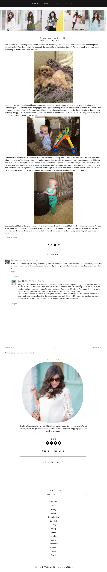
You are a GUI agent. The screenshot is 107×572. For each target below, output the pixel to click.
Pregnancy (53, 544)
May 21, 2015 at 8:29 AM (28, 260)
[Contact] (59, 443)
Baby (53, 506)
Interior (53, 532)
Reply (13, 271)
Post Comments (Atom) (25, 353)
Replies (16, 276)
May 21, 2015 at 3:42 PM (34, 281)
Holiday (53, 529)
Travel (53, 555)
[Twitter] (47, 443)
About (47, 3)
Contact (69, 3)
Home (35, 3)
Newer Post (97, 347)
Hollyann (14, 260)
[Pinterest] (51, 443)
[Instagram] (55, 443)
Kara (19, 281)
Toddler (53, 551)
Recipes (53, 547)
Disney (53, 525)
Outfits (53, 540)
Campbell (53, 521)
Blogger (69, 567)
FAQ (57, 3)
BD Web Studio (48, 567)
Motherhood (53, 536)
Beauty (53, 510)
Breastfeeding (53, 517)
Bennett (53, 513)
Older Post (9, 347)
